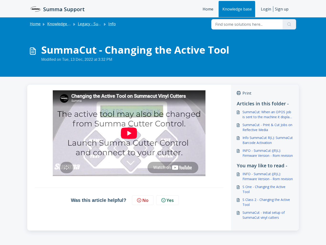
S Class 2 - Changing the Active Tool (266, 202)
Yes (170, 200)
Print (246, 93)
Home (208, 9)
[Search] (289, 24)
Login (266, 9)
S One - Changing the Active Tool (263, 189)
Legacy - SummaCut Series (101, 23)
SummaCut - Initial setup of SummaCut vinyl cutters (263, 215)
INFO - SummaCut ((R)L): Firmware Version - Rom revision (267, 153)
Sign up (282, 9)
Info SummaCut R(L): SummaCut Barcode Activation (267, 140)
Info (112, 23)
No (145, 200)
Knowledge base (237, 9)
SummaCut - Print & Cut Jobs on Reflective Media (267, 127)
